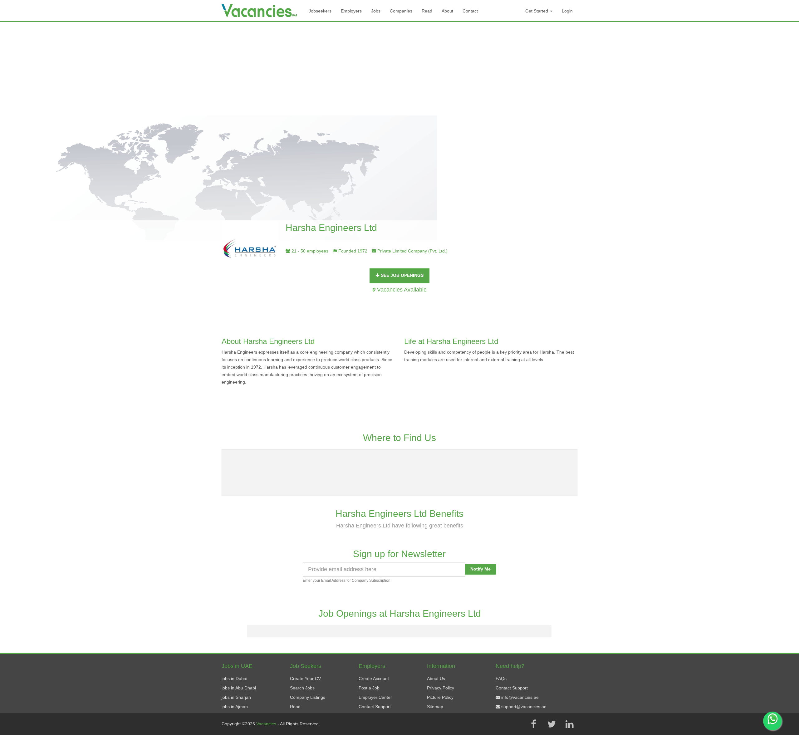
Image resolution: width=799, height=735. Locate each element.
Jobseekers (320, 10)
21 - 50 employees (309, 250)
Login (567, 10)
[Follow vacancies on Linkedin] (569, 724)
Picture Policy (440, 697)
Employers (351, 10)
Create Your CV (305, 678)
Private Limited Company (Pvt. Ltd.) (412, 250)
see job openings (402, 275)
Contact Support (375, 706)
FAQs (501, 678)
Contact (470, 10)
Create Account (374, 678)
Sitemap (435, 706)
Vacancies (266, 723)
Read (427, 10)
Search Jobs (302, 687)
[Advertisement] (399, 68)
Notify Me (480, 568)
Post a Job (369, 687)
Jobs (375, 10)
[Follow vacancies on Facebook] (533, 724)
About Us (436, 678)
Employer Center (375, 697)
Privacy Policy (440, 687)
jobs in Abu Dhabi (239, 687)
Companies (401, 10)
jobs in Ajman (235, 706)
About (447, 10)
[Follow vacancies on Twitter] (551, 724)
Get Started (537, 10)
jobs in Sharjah (236, 697)
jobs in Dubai (234, 678)
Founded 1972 (352, 250)
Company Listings (307, 697)
